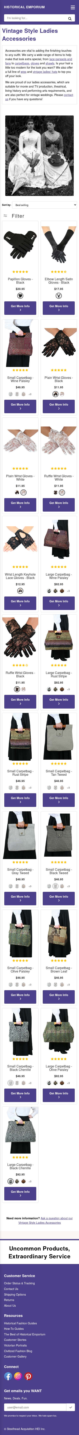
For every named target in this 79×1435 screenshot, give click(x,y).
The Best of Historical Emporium (24, 1334)
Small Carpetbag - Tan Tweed (59, 773)
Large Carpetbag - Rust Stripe (59, 674)
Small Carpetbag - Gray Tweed (20, 871)
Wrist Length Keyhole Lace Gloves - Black (20, 576)
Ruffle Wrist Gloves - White (59, 477)
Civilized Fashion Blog (18, 1351)
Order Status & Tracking (19, 1283)
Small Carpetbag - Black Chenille (20, 1068)
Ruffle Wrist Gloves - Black (20, 674)
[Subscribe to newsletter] (70, 1407)
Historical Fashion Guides (20, 1323)
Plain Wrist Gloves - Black (59, 379)
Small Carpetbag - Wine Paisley (20, 379)
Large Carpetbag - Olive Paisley (59, 1068)
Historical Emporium (24, 7)
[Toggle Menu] (72, 7)
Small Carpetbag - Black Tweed (59, 871)
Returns (9, 1300)
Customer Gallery (15, 1356)
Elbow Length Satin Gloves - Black (59, 280)
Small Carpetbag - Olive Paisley (20, 969)
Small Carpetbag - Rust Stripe (20, 773)
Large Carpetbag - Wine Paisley (59, 576)
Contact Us (11, 1289)
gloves (35, 63)
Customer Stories (15, 1340)
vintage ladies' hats (45, 72)
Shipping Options (15, 1294)
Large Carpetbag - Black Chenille (20, 1166)
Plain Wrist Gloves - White (20, 477)
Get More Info (20, 306)
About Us (10, 1305)
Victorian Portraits (15, 1345)
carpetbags (22, 63)
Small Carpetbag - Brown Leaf (59, 969)
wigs (23, 72)
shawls (50, 63)
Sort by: (6, 205)
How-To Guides (14, 1329)
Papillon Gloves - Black (20, 280)
